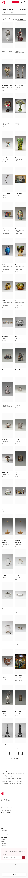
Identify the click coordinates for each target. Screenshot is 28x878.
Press (2, 824)
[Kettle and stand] (7, 628)
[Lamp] (7, 105)
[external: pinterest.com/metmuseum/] (5, 812)
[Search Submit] (24, 12)
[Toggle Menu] (25, 2)
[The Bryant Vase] (7, 35)
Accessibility (4, 821)
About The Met (4, 817)
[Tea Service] (7, 322)
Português (14, 864)
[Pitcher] (7, 389)
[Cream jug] (20, 561)
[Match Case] (20, 697)
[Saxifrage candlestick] (7, 526)
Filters (4, 16)
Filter (13, 874)
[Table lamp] (7, 458)
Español (8, 864)
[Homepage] (3, 2)
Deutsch (8, 868)
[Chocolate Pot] (20, 35)
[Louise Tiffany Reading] (20, 179)
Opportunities (4, 837)
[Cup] (7, 661)
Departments (4, 819)
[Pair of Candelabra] (20, 71)
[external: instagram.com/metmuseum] (7, 812)
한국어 (17, 868)
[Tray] (20, 594)
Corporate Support (5, 834)
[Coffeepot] (7, 561)
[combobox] (16, 12)
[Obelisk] (7, 730)
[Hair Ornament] (7, 143)
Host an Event (4, 832)
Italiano (3, 868)
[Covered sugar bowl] (7, 594)
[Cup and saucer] (7, 355)
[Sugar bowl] (7, 425)
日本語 (13, 868)
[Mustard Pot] (20, 355)
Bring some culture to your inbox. (11, 850)
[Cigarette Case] (20, 458)
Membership (4, 830)
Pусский (4, 871)
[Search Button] (21, 2)
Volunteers (3, 841)
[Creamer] (20, 425)
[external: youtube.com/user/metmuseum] (11, 812)
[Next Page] (23, 753)
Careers (3, 839)
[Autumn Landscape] (20, 661)
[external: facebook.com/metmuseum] (1, 812)
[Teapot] (20, 389)
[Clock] (20, 491)
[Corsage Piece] (7, 179)
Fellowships (3, 843)
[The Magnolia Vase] (7, 71)
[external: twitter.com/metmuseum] (3, 812)
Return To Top (14, 758)
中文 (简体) (22, 868)
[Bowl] (7, 214)
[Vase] (20, 105)
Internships (3, 845)
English (3, 864)
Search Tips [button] (22, 9)
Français (19, 864)
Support (3, 828)
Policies (3, 822)
